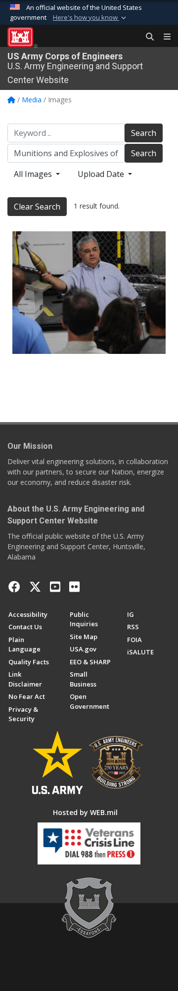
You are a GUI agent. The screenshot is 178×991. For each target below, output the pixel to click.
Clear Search (37, 206)
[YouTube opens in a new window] (55, 587)
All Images (34, 174)
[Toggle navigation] (163, 37)
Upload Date (102, 174)
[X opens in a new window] (35, 587)
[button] (90, 18)
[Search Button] (146, 37)
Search (143, 133)
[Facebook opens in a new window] (14, 587)
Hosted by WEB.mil (85, 812)
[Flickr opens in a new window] (74, 587)
